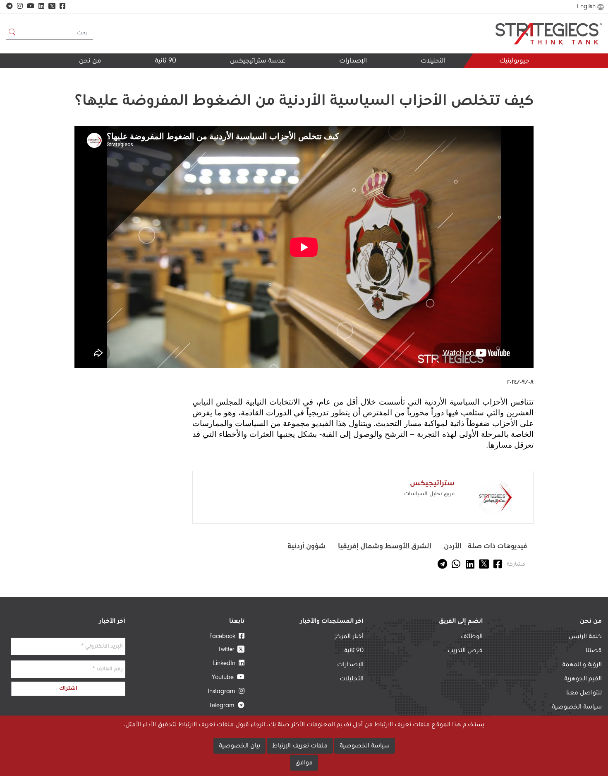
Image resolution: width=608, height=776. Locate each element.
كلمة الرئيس (585, 636)
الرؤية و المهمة (582, 664)
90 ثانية (165, 61)
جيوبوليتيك (514, 61)
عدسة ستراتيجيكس (257, 61)
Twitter (231, 649)
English (586, 6)
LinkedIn (226, 663)
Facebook (224, 636)
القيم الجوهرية (79, 75)
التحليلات (433, 61)
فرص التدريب (465, 650)
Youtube (224, 677)
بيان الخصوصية (239, 745)
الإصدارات (353, 61)
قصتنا (594, 650)
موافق (304, 762)
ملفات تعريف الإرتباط (300, 745)
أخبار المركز (349, 636)
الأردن (453, 546)
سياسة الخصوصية (577, 707)
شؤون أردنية (306, 546)
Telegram (223, 705)
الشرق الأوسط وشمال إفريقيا (384, 546)
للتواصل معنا (584, 692)
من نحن (90, 61)
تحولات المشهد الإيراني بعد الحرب (407, 78)
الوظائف (472, 636)
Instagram (223, 691)
